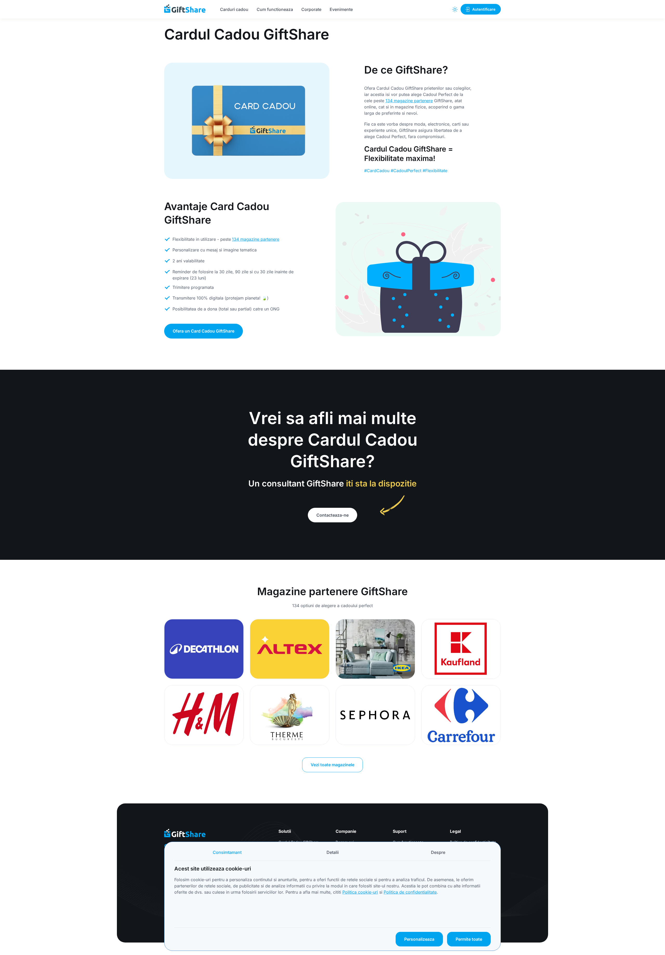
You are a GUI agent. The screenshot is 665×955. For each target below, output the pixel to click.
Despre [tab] (438, 852)
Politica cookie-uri (360, 892)
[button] (455, 9)
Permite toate (469, 939)
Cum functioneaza (275, 9)
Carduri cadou (234, 9)
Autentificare (483, 9)
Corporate (311, 9)
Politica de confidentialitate (410, 892)
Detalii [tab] (333, 852)
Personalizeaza (419, 939)
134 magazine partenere (409, 100)
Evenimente (341, 9)
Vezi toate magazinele (332, 764)
